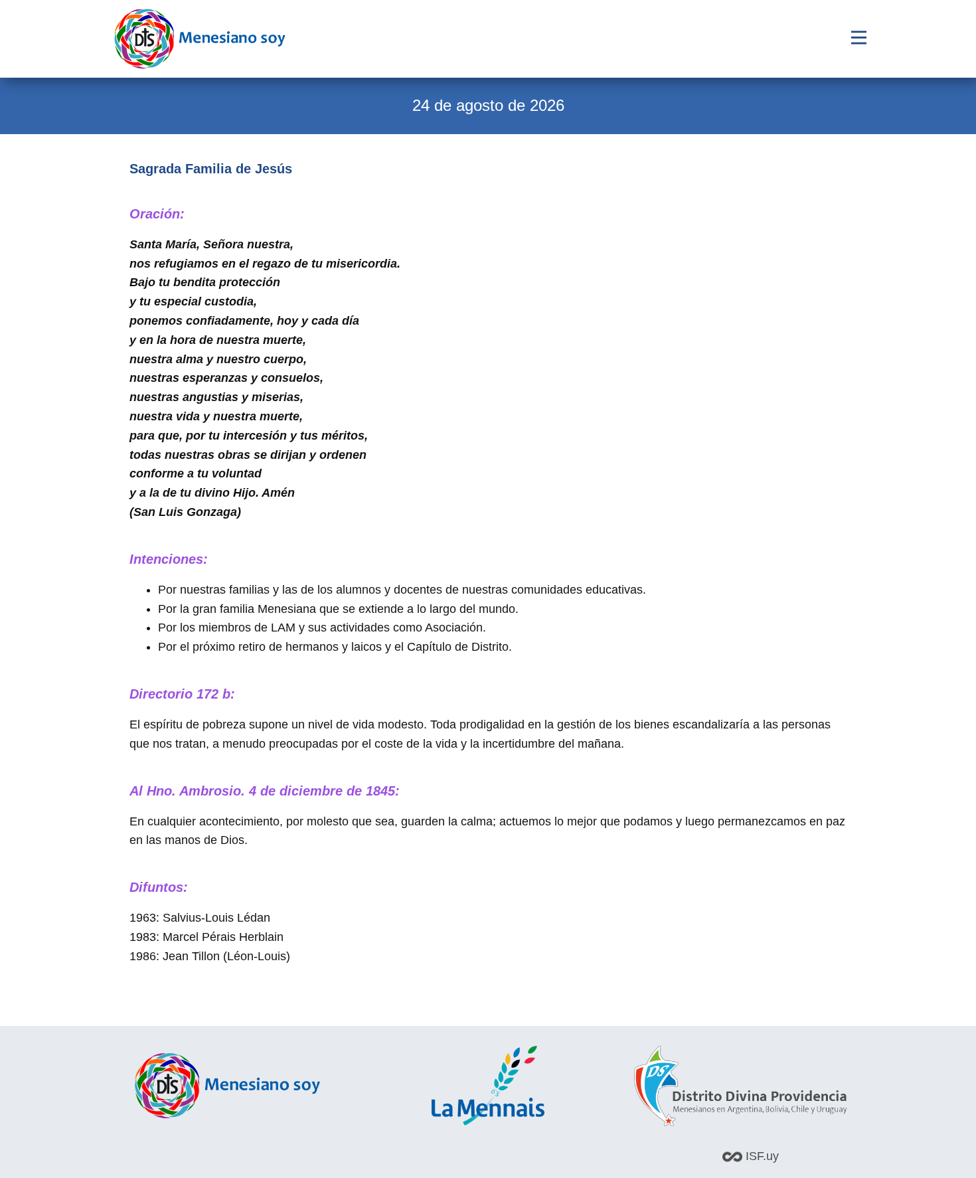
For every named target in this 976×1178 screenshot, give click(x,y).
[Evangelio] (200, 38)
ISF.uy (760, 1156)
